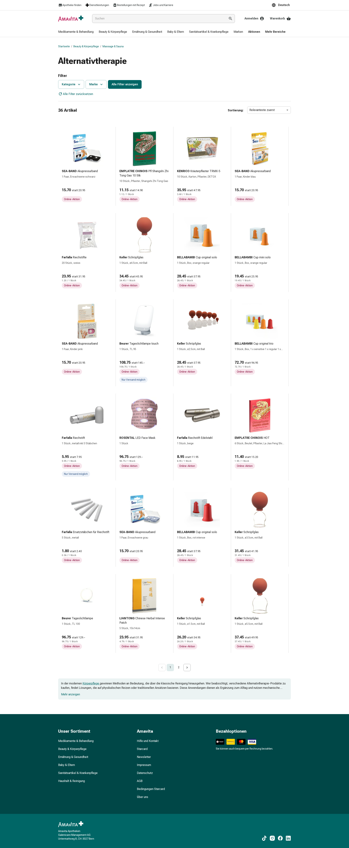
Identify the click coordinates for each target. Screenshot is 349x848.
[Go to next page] (187, 667)
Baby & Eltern (66, 765)
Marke (93, 84)
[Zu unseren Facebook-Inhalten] (280, 838)
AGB (140, 781)
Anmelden (251, 18)
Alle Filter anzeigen (125, 84)
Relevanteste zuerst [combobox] (262, 110)
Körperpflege (91, 683)
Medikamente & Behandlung (76, 741)
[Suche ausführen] (230, 18)
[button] (281, 5)
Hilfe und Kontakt (148, 741)
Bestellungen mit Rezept (131, 5)
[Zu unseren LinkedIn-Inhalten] (288, 838)
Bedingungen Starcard (151, 789)
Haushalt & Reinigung (71, 781)
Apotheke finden (72, 5)
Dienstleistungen (99, 5)
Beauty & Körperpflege (86, 46)
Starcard (142, 749)
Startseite (64, 46)
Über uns (142, 797)
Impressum (144, 765)
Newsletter (144, 757)
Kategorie (68, 84)
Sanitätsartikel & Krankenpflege (78, 773)
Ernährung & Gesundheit (73, 757)
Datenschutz (145, 773)
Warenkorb (277, 18)
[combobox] (158, 18)
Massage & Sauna (113, 46)
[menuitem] (76, 32)
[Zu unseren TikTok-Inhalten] (264, 838)
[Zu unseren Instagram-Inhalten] (272, 838)
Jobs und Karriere (163, 5)
